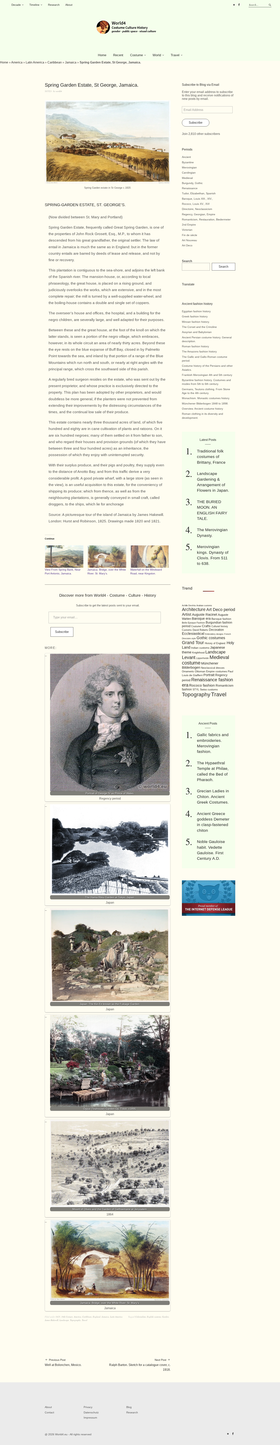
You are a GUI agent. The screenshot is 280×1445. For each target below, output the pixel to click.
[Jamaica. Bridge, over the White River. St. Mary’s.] (106, 556)
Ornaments (188, 671)
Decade (16, 4)
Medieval (187, 177)
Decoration (216, 629)
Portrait (208, 675)
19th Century (67, 1316)
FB (239, 5)
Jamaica (70, 62)
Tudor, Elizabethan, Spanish (199, 193)
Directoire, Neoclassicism (197, 209)
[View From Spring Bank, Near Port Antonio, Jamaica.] (64, 556)
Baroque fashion (221, 618)
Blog (129, 1407)
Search (187, 261)
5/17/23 (48, 91)
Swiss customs (209, 689)
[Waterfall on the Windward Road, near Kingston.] (149, 556)
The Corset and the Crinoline (199, 326)
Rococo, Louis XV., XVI (196, 203)
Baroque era (201, 618)
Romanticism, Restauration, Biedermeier (206, 219)
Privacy (88, 1407)
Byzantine (188, 162)
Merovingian (189, 167)
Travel (175, 55)
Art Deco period (220, 609)
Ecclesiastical (193, 634)
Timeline (34, 4)
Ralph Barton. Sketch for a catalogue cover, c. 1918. (139, 1364)
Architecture (194, 609)
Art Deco (187, 245)
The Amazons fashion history (199, 351)
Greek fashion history (195, 316)
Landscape (64, 1320)
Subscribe (62, 631)
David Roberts (200, 629)
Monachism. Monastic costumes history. (206, 398)
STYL (196, 689)
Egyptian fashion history (196, 311)
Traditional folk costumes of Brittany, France (211, 456)
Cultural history (219, 626)
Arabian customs (204, 605)
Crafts (206, 626)
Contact (49, 1412)
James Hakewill (51, 1320)
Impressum (90, 1417)
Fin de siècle (189, 235)
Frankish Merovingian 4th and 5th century (207, 374)
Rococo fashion (202, 685)
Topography (75, 1320)
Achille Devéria (189, 605)
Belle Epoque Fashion (193, 622)
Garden (165, 1316)
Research (54, 4)
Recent (118, 55)
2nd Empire (189, 224)
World (157, 55)
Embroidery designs (214, 634)
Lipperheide (202, 658)
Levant (188, 657)
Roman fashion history (195, 346)
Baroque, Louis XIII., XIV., (197, 198)
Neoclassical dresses (213, 667)
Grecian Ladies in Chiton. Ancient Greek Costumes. (213, 796)
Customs (187, 630)
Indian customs (200, 647)
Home (102, 55)
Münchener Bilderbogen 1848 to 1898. (205, 403)
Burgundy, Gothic (192, 183)
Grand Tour (193, 642)
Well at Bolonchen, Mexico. (63, 1362)
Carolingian (189, 172)
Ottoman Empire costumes (211, 671)
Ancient (186, 157)
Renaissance (190, 188)
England (96, 1316)
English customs (154, 1316)
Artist (186, 614)
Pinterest (234, 5)
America (16, 62)
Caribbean (54, 62)
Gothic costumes (211, 638)
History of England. (215, 643)
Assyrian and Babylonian (197, 332)
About (68, 4)
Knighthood (198, 652)
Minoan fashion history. (196, 321)
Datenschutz (91, 1412)
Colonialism (140, 1316)
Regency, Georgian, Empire (198, 214)
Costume (136, 55)
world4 (59, 91)
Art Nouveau (189, 240)
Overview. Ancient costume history (202, 408)
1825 (58, 1316)
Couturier (196, 626)
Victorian (187, 229)
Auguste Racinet (204, 614)
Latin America (35, 62)
